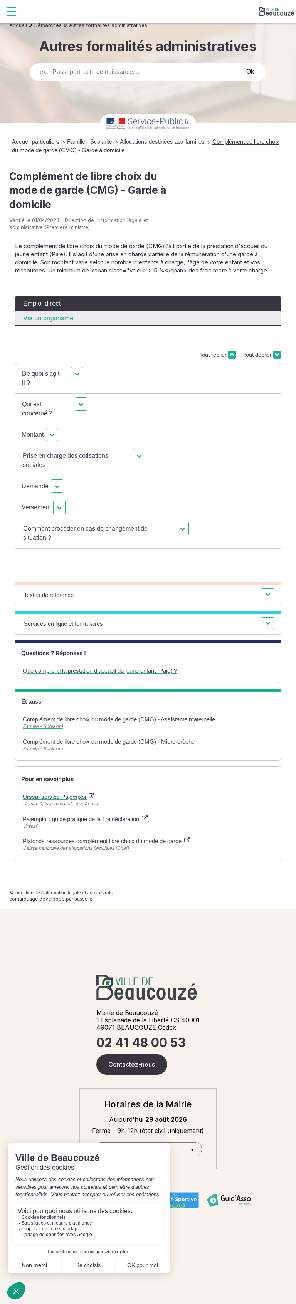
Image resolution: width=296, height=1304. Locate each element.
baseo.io (83, 899)
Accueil (18, 25)
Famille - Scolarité (90, 141)
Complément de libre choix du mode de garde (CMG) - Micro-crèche (109, 741)
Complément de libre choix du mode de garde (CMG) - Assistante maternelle (119, 719)
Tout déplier (258, 354)
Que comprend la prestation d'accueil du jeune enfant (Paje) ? (100, 670)
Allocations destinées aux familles (163, 141)
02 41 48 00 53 (141, 1042)
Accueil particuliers (36, 141)
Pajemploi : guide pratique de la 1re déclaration (82, 819)
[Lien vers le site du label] (175, 1200)
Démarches (48, 25)
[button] (51, 378)
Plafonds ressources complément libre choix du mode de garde (103, 841)
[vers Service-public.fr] (148, 123)
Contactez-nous (131, 1064)
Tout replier (213, 354)
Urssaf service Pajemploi (55, 796)
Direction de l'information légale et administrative (65, 893)
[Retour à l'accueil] (276, 11)
